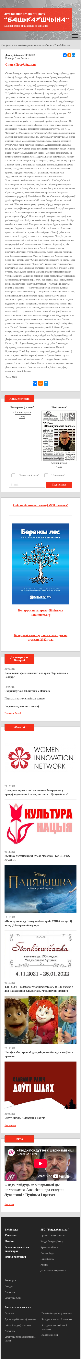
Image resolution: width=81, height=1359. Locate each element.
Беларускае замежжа (18, 1307)
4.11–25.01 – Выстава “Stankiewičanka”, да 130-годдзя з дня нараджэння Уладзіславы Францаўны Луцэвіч (39, 988)
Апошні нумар (23, 412)
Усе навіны (10, 1125)
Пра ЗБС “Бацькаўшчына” (53, 1235)
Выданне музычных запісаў (22, 706)
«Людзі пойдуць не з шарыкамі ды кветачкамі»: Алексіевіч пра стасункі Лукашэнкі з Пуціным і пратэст (34, 1190)
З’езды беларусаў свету (52, 1241)
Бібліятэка (11, 1229)
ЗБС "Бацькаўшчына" (54, 1229)
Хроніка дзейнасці (49, 1247)
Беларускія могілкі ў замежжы (56, 1319)
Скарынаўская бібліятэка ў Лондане (27, 691)
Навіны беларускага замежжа (28, 45)
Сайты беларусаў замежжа (18, 1325)
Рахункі (44, 1264)
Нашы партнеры (15, 1256)
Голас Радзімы (22, 58)
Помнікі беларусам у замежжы (56, 1313)
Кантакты (11, 1235)
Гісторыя (9, 1313)
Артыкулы (10, 1292)
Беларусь (10, 1280)
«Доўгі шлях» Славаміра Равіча (25, 1117)
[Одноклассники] (69, 55)
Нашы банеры (47, 1259)
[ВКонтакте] (65, 55)
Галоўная (6, 45)
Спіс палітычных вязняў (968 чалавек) (40, 505)
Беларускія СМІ (13, 1298)
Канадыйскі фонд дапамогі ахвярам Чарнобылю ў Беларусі (36, 675)
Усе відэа (9, 1204)
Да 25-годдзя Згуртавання (53, 1270)
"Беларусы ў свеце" (29, 475)
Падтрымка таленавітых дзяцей (25, 698)
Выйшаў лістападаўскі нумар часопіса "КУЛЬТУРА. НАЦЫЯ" (37, 857)
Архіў (22, 416)
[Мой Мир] (73, 55)
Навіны (9, 1241)
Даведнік (9, 1286)
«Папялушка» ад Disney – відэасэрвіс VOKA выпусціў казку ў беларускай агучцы (38, 923)
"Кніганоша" (58, 475)
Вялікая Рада (46, 1253)
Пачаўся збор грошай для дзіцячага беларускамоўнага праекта (39, 1054)
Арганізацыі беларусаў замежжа (20, 1319)
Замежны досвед (49, 1334)
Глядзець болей (13, 713)
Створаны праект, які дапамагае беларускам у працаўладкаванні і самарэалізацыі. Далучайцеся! (36, 792)
